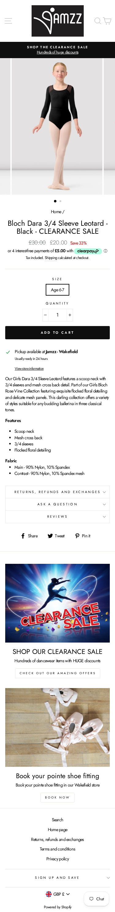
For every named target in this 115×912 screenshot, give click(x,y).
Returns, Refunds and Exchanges (57, 491)
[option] (57, 50)
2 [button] (61, 201)
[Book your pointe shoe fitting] (57, 727)
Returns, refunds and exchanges (57, 839)
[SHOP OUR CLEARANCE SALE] (57, 603)
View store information (29, 368)
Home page (57, 829)
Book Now (57, 797)
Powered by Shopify (57, 907)
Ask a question (57, 504)
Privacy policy (57, 859)
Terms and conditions (57, 849)
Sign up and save (57, 877)
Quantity (57, 303)
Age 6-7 (57, 290)
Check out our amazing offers (58, 673)
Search (57, 820)
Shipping (51, 258)
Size (57, 279)
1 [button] (55, 201)
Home (56, 212)
